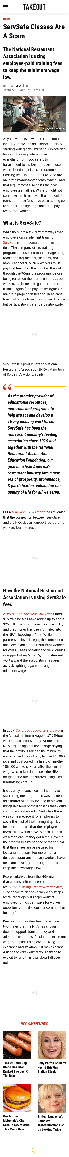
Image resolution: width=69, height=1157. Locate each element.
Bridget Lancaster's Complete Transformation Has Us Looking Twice (51, 1122)
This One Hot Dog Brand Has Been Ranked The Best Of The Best (16, 1069)
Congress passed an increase (38, 730)
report (29, 512)
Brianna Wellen (17, 85)
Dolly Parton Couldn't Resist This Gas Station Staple (52, 1067)
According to (28, 614)
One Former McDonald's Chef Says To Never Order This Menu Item (16, 1122)
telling (42, 887)
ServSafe (9, 242)
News (7, 18)
